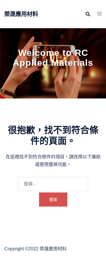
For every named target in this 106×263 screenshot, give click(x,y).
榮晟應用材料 (21, 14)
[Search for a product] (88, 14)
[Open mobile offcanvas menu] (99, 14)
